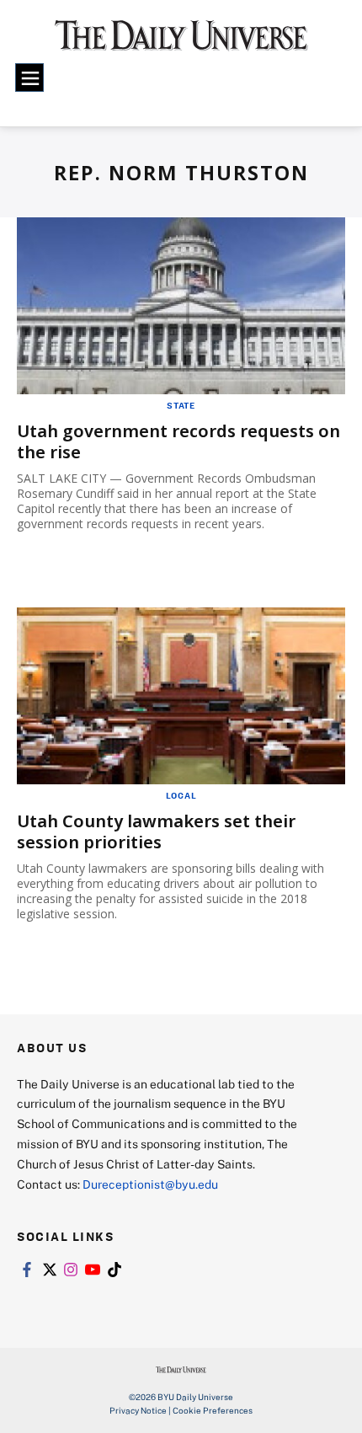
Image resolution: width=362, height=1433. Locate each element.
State (181, 405)
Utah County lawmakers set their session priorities (156, 831)
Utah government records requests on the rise (178, 441)
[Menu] (29, 77)
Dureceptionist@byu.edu (150, 1184)
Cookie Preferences (213, 1410)
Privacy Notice (138, 1410)
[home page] (181, 42)
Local (181, 795)
